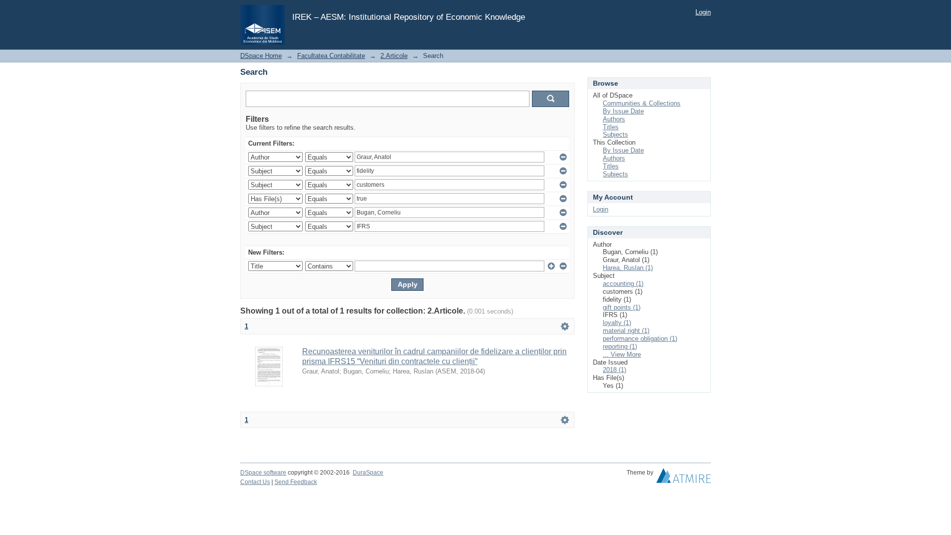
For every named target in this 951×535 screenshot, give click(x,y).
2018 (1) (614, 370)
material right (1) (626, 330)
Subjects (615, 134)
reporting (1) (620, 346)
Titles (611, 127)
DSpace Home (261, 55)
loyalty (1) (617, 322)
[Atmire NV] (683, 478)
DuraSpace (368, 472)
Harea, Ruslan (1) (628, 267)
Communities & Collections (642, 103)
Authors (614, 119)
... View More (622, 354)
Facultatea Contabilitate (331, 55)
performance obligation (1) (640, 338)
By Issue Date (623, 111)
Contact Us (255, 482)
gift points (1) (621, 307)
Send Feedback (295, 482)
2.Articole (394, 55)
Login (703, 12)
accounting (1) (623, 283)
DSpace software (263, 472)
